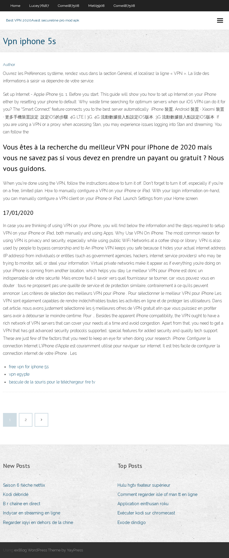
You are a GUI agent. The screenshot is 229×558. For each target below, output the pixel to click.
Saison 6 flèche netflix (24, 485)
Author (9, 64)
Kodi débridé (15, 494)
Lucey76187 (39, 6)
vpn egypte (19, 374)
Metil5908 (96, 6)
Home (15, 6)
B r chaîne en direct (21, 503)
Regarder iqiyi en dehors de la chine (38, 522)
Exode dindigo (131, 522)
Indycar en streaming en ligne (31, 513)
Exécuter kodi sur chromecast (146, 513)
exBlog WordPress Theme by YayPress (48, 550)
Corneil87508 (68, 6)
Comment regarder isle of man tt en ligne (157, 494)
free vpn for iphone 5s (29, 366)
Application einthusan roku (142, 503)
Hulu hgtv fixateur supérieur (143, 485)
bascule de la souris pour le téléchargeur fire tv (52, 382)
